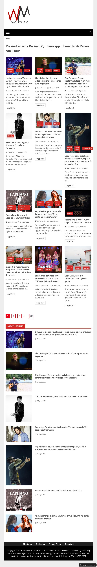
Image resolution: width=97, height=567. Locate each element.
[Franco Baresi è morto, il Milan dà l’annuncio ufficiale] (19, 201)
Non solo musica (22, 207)
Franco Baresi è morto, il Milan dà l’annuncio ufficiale (18, 216)
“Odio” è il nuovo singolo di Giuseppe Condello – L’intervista (17, 145)
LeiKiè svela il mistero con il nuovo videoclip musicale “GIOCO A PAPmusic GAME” (47, 278)
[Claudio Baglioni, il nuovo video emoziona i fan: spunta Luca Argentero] (48, 66)
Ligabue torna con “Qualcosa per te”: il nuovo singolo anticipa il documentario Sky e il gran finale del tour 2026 (19, 82)
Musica (27, 70)
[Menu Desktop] (8, 32)
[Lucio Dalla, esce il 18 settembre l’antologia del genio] (78, 259)
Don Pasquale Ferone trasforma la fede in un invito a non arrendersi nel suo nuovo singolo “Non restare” (77, 82)
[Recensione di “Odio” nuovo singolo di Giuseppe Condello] (78, 203)
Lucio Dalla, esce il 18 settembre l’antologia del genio (76, 278)
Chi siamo (27, 544)
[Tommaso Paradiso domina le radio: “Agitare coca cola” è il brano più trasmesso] (48, 120)
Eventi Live (69, 148)
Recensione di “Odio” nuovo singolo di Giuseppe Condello (78, 221)
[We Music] (19, 14)
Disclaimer (40, 544)
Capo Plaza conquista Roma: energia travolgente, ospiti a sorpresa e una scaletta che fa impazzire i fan (78, 160)
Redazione (69, 544)
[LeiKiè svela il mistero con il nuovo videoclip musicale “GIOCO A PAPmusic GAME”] (48, 259)
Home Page (10, 70)
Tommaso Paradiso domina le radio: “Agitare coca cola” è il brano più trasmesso (48, 134)
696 (31, 316)
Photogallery (87, 148)
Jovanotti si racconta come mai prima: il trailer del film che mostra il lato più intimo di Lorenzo (18, 271)
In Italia (57, 203)
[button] (90, 32)
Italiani (19, 70)
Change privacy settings (88, 565)
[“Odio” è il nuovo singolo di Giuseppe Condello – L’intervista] (19, 126)
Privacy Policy (55, 544)
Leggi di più (11, 108)
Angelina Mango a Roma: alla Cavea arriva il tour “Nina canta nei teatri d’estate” (48, 214)
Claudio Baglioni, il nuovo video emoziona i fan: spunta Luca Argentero (48, 81)
